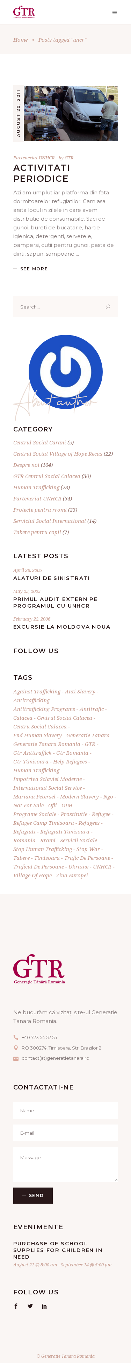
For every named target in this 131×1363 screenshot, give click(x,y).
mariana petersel (34, 796)
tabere (21, 857)
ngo (108, 796)
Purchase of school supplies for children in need (58, 1250)
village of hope (32, 875)
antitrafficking (31, 700)
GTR (69, 157)
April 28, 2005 (27, 570)
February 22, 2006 (31, 619)
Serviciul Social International (49, 520)
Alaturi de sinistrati (51, 578)
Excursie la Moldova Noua (62, 626)
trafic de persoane (87, 857)
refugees (89, 822)
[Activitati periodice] (65, 113)
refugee (101, 813)
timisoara (47, 857)
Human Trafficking (36, 487)
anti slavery (80, 691)
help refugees (70, 761)
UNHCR (102, 866)
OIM (66, 805)
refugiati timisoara (64, 831)
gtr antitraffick (32, 752)
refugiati (24, 831)
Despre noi (26, 464)
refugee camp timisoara (43, 822)
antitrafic (92, 708)
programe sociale (34, 813)
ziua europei (72, 875)
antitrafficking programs (44, 708)
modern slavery (79, 796)
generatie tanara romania (46, 743)
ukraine (78, 866)
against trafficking (36, 691)
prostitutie (74, 813)
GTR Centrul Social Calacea (46, 475)
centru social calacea (40, 726)
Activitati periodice (42, 173)
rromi (48, 840)
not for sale (28, 805)
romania (24, 840)
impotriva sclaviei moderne (47, 778)
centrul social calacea (64, 717)
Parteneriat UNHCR (34, 157)
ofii (52, 805)
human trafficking (36, 770)
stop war (88, 848)
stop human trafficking (42, 848)
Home (20, 39)
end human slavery (37, 735)
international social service (47, 787)
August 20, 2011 (18, 113)
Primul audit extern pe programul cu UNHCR (55, 602)
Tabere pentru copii (37, 531)
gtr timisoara (31, 761)
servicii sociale (78, 840)
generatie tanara (88, 735)
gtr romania (72, 752)
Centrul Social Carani (39, 442)
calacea (22, 717)
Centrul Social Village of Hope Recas (57, 453)
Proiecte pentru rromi (40, 509)
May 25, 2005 (27, 591)
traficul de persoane (38, 866)
